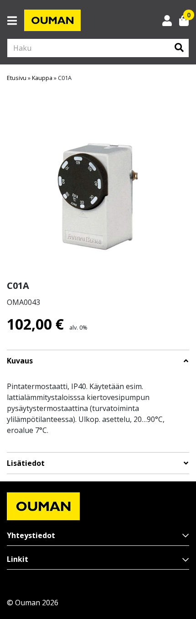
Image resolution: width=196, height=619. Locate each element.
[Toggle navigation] (15, 20)
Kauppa (42, 78)
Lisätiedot (26, 463)
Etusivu (16, 78)
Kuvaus (20, 361)
